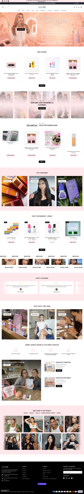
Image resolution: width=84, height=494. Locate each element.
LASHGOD (25, 413)
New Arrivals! (32, 125)
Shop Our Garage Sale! (48, 125)
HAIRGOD (32, 413)
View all (42, 85)
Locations (24, 472)
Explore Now (21, 29)
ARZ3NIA (59, 413)
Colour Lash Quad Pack (11, 237)
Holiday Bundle (73, 237)
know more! (42, 108)
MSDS (44, 474)
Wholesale (24, 476)
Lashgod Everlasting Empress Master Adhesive (52, 74)
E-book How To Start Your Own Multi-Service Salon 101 (52, 148)
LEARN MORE (7, 364)
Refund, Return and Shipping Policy (50, 478)
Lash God (27, 491)
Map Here (59, 370)
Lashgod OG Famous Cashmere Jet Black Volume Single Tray (11, 74)
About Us (24, 468)
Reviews (44, 468)
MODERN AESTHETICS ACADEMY (48, 413)
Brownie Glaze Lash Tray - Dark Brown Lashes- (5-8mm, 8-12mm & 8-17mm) (73, 74)
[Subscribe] (81, 472)
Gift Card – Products (47, 472)
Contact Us (24, 470)
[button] (74, 7)
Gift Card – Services (46, 470)
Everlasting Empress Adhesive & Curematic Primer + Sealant (31, 238)
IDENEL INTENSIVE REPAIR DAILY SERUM (73, 151)
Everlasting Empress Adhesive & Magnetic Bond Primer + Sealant (52, 238)
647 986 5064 (6, 480)
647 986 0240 (6, 475)
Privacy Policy (45, 476)
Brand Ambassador (26, 478)
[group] (42, 29)
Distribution (24, 474)
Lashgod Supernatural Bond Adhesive (32, 73)
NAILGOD (37, 413)
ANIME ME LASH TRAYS (10, 142)
